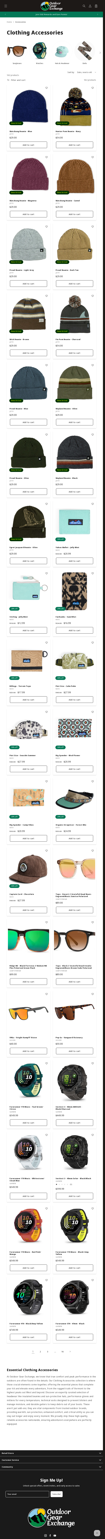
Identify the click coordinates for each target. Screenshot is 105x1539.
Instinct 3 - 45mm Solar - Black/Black (73, 1178)
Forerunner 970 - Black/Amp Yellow (26, 1323)
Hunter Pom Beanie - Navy (68, 131)
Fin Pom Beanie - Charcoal (68, 339)
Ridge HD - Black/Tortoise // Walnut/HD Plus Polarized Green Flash (28, 967)
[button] (6, 6)
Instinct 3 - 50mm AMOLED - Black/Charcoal (69, 1108)
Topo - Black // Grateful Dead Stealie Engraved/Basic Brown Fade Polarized (74, 967)
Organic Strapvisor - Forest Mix (71, 825)
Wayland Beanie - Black (67, 478)
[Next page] (70, 1352)
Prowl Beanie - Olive (19, 478)
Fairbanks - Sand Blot (66, 617)
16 (62, 1351)
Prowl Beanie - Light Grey (22, 270)
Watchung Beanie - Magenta (23, 201)
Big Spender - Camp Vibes (22, 825)
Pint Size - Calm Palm (66, 686)
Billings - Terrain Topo (20, 686)
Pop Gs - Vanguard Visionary (69, 1037)
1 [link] (33, 1351)
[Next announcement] (98, 14)
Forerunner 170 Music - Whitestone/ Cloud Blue (27, 1179)
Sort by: (71, 72)
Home (9, 22)
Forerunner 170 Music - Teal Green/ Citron (26, 1108)
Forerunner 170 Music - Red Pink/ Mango (25, 1253)
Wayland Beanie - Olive (66, 409)
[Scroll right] (100, 52)
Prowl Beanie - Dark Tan (67, 270)
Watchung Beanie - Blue (21, 131)
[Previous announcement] (5, 14)
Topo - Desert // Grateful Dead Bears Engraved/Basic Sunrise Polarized (73, 895)
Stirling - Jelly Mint (19, 617)
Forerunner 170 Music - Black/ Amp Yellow (72, 1253)
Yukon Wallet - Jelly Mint (67, 547)
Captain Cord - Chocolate (22, 894)
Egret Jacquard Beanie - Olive (23, 547)
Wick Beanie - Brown (19, 339)
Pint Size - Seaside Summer (23, 755)
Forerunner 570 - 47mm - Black (70, 1323)
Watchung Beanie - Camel (68, 201)
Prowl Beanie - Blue (19, 409)
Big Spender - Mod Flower (68, 755)
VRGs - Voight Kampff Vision (23, 1037)
